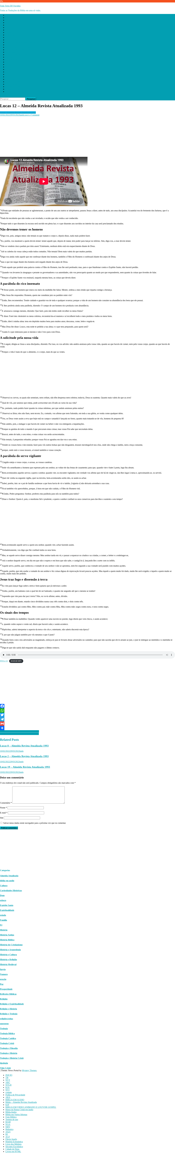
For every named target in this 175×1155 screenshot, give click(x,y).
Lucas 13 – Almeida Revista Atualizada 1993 (19, 731)
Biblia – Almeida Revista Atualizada (21, 42)
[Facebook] (87, 706)
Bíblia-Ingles (11, 52)
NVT (7, 20)
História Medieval (8, 964)
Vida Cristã (5, 1068)
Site (1, 818)
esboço (3, 900)
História (3, 930)
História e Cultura (8, 954)
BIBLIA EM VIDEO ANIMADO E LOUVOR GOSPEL (30, 47)
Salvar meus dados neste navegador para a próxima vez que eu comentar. (34, 823)
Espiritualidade (7, 910)
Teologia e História (8, 1053)
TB (6, 17)
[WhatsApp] (87, 710)
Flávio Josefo (11, 79)
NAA (7, 64)
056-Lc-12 (4, 661)
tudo (22, 115)
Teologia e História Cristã (12, 1058)
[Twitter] (87, 715)
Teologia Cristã (7, 1043)
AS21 (8, 72)
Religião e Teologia (8, 1014)
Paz (1, 984)
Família (3, 920)
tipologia (4, 1063)
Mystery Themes (29, 1070)
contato (8, 32)
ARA (7, 37)
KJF (7, 45)
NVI (7, 30)
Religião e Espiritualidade (12, 1004)
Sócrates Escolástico (14, 86)
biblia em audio (7, 880)
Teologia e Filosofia (9, 1048)
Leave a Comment (31, 115)
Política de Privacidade (15, 35)
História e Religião (8, 959)
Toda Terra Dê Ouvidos (10, 6)
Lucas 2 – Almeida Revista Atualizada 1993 (24, 756)
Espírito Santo (6, 905)
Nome (3, 807)
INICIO (8, 15)
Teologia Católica (8, 1038)
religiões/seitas (6, 1019)
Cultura (3, 885)
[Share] (87, 728)
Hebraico (9, 69)
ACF (7, 77)
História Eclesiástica (14, 82)
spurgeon (4, 1023)
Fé (1, 925)
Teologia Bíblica (7, 1033)
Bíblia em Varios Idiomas (16, 54)
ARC (7, 22)
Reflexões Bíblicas (8, 994)
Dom (2, 895)
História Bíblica (7, 940)
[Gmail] (87, 723)
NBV (7, 67)
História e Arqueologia (10, 949)
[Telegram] (87, 719)
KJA (7, 27)
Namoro (4, 974)
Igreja (3, 969)
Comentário (6, 803)
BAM (8, 62)
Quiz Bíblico (11, 57)
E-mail (3, 813)
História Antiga (7, 935)
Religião (4, 999)
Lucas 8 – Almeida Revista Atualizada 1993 (24, 745)
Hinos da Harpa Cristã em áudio (19, 49)
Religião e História (8, 1009)
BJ (6, 74)
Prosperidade (6, 989)
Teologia (4, 1028)
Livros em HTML (13, 91)
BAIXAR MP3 (16, 661)
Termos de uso (11, 59)
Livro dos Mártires (13, 84)
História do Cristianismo (11, 945)
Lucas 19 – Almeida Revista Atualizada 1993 (25, 767)
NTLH (8, 25)
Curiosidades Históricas (11, 890)
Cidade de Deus (12, 89)
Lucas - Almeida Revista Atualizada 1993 (18, 112)
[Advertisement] (82, 135)
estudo (3, 915)
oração (3, 979)
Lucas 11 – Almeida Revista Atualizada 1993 (19, 734)
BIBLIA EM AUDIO (14, 40)
